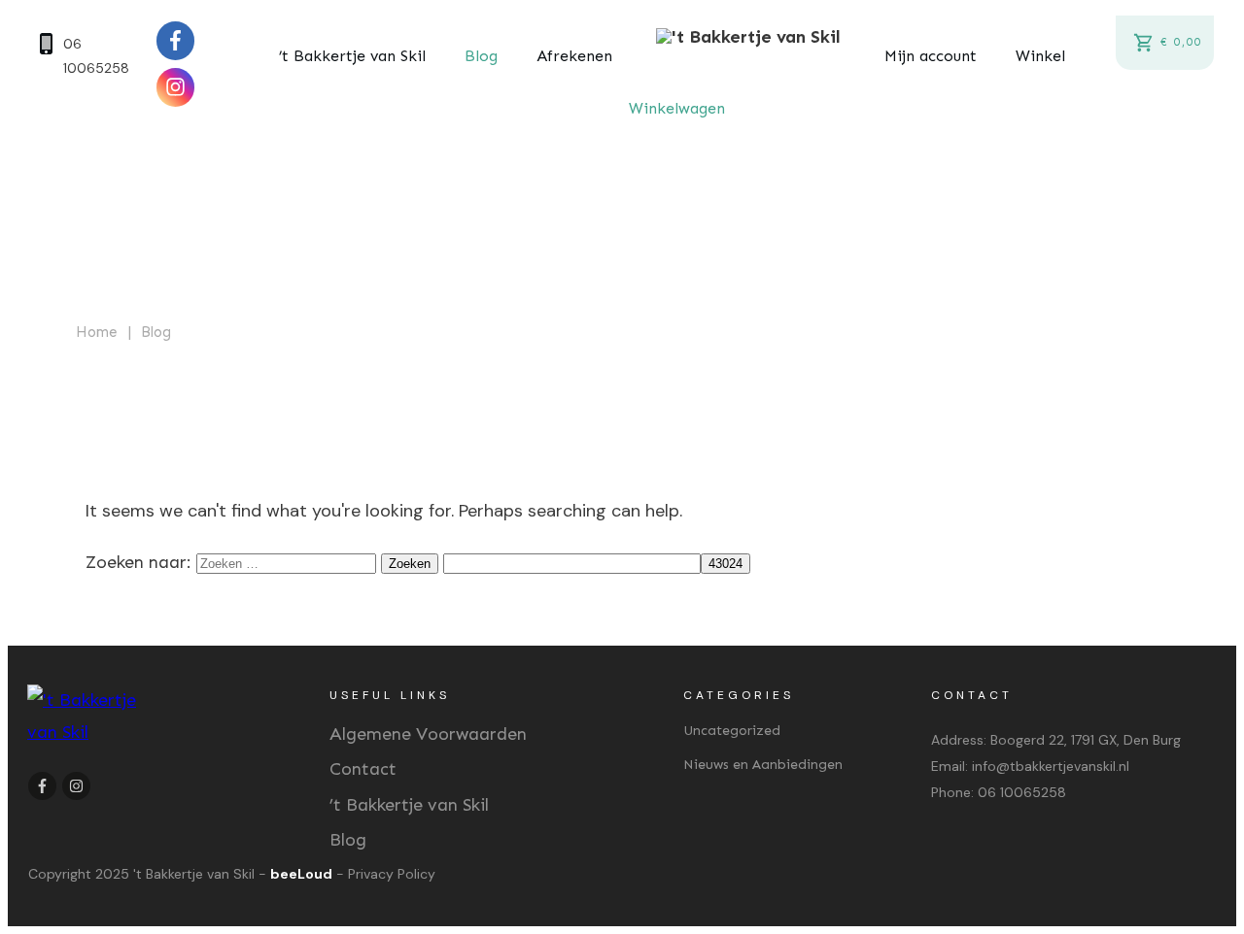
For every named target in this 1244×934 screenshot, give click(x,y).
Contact (363, 769)
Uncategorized (731, 730)
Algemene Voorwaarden (428, 734)
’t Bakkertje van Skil (409, 805)
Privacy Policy (391, 874)
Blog (347, 840)
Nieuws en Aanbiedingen (763, 764)
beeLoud (301, 874)
